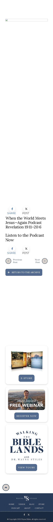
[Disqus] (26, 311)
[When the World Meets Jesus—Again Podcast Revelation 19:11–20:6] (26, 110)
